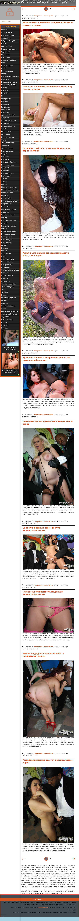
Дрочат (4, 129)
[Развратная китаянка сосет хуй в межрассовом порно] (48, 805)
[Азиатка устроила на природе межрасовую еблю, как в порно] (48, 298)
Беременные (6, 46)
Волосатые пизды (8, 85)
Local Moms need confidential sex (10, 348)
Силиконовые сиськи (10, 270)
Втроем (4, 90)
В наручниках (7, 65)
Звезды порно (7, 148)
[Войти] (10, 12)
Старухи (4, 278)
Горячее (4, 101)
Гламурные (6, 99)
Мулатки (4, 195)
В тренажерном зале (10, 76)
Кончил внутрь (7, 165)
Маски (4, 184)
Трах (3, 289)
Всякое (4, 87)
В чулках (5, 79)
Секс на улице (7, 262)
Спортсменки (7, 275)
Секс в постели (7, 259)
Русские (4, 248)
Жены (3, 140)
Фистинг (4, 303)
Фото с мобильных (9, 314)
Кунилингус (6, 176)
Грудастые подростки (5, 108)
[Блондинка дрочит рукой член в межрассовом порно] (48, 466)
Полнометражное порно (8, 227)
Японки (4, 328)
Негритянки (6, 204)
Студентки (5, 281)
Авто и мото (6, 32)
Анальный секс (7, 35)
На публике (6, 198)
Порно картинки (8, 234)
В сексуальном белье (7, 72)
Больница (5, 55)
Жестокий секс (7, 143)
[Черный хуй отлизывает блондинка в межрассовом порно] (48, 615)
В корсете (5, 57)
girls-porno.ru (43, 907)
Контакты (37, 899)
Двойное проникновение (8, 114)
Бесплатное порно (9, 49)
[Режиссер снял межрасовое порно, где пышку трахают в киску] (48, 110)
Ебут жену (5, 134)
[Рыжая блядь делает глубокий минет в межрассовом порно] (48, 698)
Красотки (5, 168)
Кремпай (5, 170)
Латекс (4, 179)
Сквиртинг (5, 273)
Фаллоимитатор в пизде (8, 299)
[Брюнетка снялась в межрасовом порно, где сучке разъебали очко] (48, 381)
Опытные (5, 212)
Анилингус (5, 38)
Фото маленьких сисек (8, 307)
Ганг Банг (5, 93)
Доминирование (8, 126)
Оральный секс (7, 215)
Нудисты (5, 206)
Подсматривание (8, 220)
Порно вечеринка (8, 231)
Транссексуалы (7, 287)
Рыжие (4, 251)
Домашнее (5, 123)
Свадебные (6, 253)
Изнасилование (7, 151)
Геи (2, 96)
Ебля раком (6, 131)
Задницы (5, 145)
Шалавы (4, 322)
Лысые (4, 181)
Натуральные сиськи (10, 201)
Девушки (5, 118)
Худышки (5, 317)
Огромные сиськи (8, 209)
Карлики (5, 159)
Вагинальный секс (9, 82)
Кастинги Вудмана (9, 162)
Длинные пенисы (8, 120)
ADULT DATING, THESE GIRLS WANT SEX (10, 371)
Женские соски (7, 137)
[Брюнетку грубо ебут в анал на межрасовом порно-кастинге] (48, 193)
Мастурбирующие (9, 187)
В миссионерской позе (8, 62)
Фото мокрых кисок (9, 311)
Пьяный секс (6, 242)
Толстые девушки (8, 284)
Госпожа (5, 104)
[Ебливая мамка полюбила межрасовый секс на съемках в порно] (48, 46)
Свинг (3, 256)
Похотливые (6, 237)
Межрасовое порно (9, 190)
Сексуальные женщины (6, 266)
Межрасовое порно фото (43, 16)
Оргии (4, 218)
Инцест (4, 154)
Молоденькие (7, 193)
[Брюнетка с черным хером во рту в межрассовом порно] (48, 551)
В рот (3, 68)
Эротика (4, 325)
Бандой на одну (8, 41)
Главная (4, 30)
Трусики (4, 292)
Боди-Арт (5, 52)
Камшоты (5, 156)
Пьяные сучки (7, 240)
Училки (4, 295)
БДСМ (3, 43)
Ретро (3, 245)
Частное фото (7, 319)
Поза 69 (4, 223)
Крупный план (7, 173)
